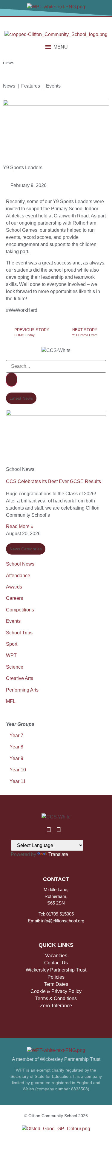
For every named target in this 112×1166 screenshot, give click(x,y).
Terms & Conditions (56, 998)
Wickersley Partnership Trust (56, 969)
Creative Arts (19, 678)
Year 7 (15, 735)
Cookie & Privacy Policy (56, 991)
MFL (11, 701)
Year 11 (18, 781)
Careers (14, 598)
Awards (14, 586)
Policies (56, 977)
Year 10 (18, 769)
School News (20, 563)
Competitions (20, 609)
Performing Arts (22, 689)
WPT (11, 655)
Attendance (18, 575)
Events (13, 621)
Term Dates (56, 984)
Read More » (19, 526)
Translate (58, 854)
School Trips (19, 632)
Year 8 (16, 746)
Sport (11, 644)
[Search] (11, 380)
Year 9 (16, 758)
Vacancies (56, 955)
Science (14, 667)
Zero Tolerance (56, 1005)
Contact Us (56, 962)
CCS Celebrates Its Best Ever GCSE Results (53, 481)
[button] (60, 47)
